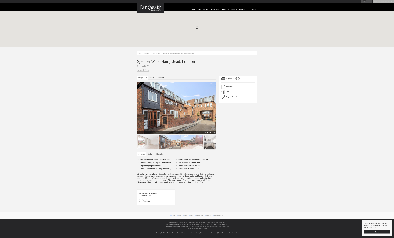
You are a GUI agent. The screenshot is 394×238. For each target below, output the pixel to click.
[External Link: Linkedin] (370, 2)
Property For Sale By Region (163, 233)
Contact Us (252, 9)
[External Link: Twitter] (364, 2)
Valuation (242, 9)
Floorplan (159, 154)
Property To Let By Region (179, 233)
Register (234, 9)
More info (373, 227)
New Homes (215, 9)
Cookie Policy (191, 233)
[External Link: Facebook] (362, 2)
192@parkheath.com (222, 224)
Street (151, 77)
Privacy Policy (199, 233)
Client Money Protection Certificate (228, 233)
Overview (141, 154)
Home (193, 9)
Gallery (150, 154)
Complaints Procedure (210, 233)
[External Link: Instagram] (367, 2)
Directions (160, 77)
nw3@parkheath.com (219, 222)
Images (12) (142, 77)
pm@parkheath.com (223, 226)
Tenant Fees (143, 70)
